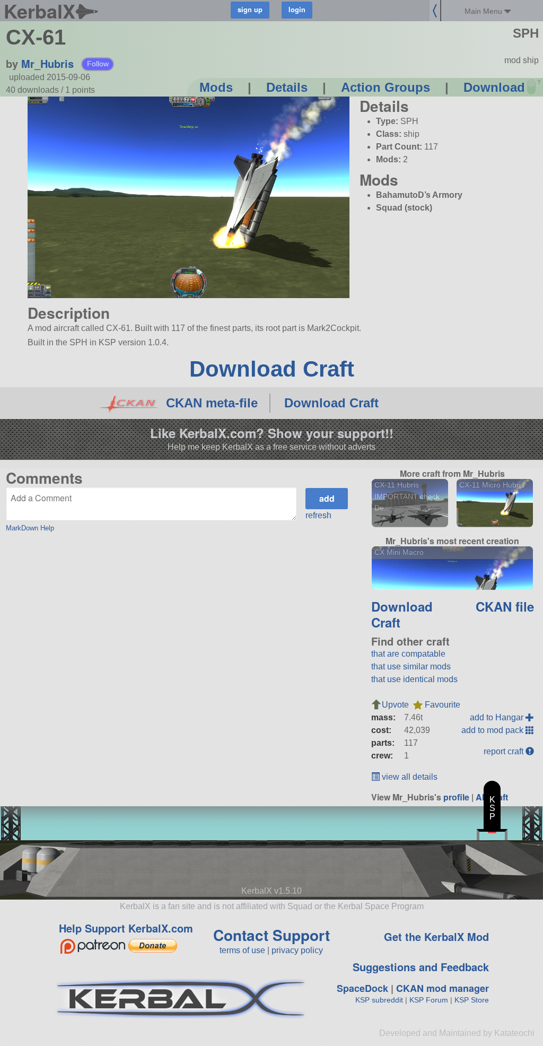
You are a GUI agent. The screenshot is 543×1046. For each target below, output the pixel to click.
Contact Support (271, 935)
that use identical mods (414, 679)
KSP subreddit (379, 1000)
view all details (408, 776)
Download (494, 87)
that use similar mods (411, 666)
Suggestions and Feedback (421, 966)
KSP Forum (428, 1000)
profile (456, 797)
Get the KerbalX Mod (436, 936)
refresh (318, 515)
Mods (216, 87)
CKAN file (505, 606)
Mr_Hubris (47, 63)
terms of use (242, 950)
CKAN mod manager (442, 988)
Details (287, 87)
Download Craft (271, 368)
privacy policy (297, 950)
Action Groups (385, 87)
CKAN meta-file (212, 403)
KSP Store (471, 1000)
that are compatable (408, 653)
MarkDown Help (30, 528)
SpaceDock (362, 988)
